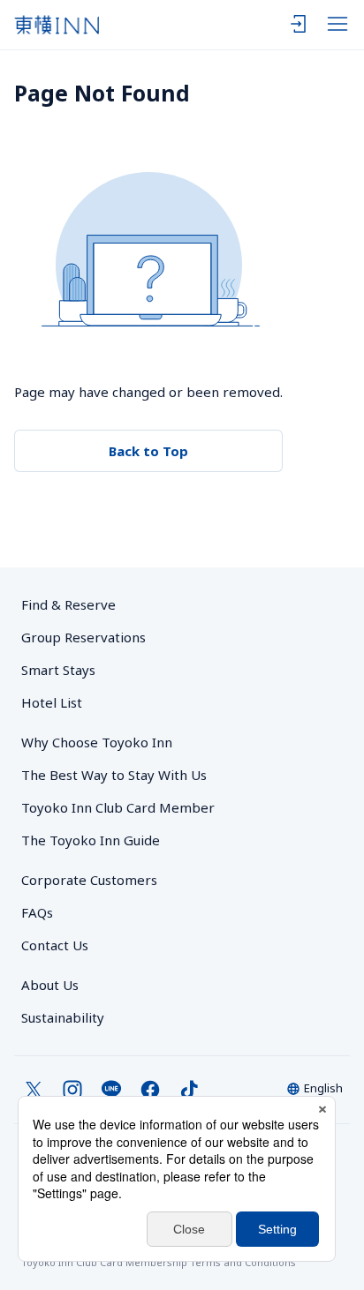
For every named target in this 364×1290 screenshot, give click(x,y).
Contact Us (54, 945)
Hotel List (51, 702)
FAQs (37, 912)
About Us (50, 985)
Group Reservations (83, 637)
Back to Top (148, 451)
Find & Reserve (68, 604)
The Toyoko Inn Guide (90, 840)
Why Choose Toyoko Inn (96, 742)
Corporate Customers (96, 880)
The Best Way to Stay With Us (114, 775)
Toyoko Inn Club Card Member (118, 807)
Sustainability (62, 1017)
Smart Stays (58, 670)
